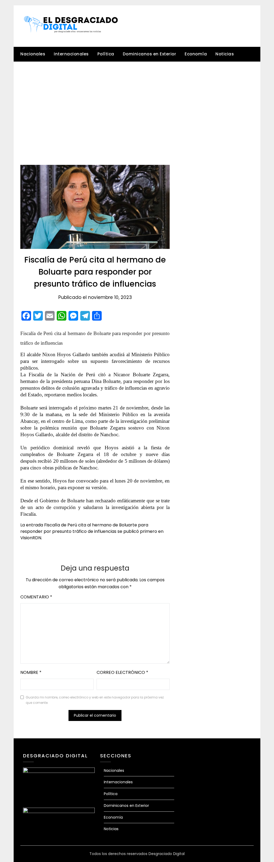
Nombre (30, 672)
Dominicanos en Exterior (149, 54)
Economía (196, 54)
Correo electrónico (122, 672)
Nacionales (32, 54)
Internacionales (71, 54)
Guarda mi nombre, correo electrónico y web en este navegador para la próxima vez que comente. (95, 700)
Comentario (36, 597)
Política (105, 54)
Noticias (224, 54)
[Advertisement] (137, 101)
